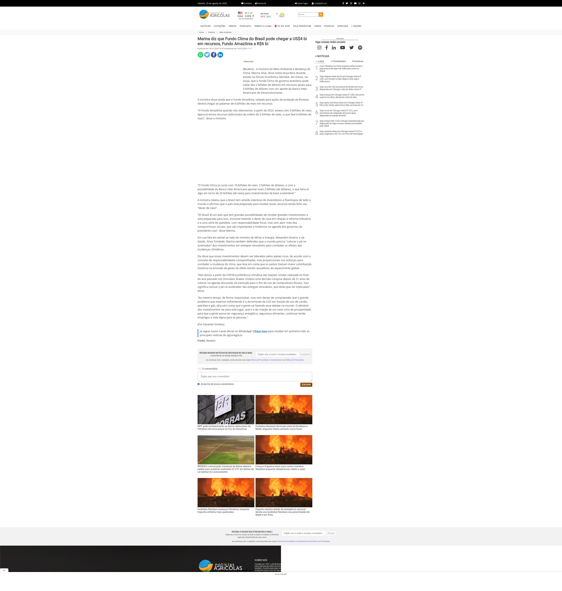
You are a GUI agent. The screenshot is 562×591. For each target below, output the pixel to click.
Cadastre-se (320, 3)
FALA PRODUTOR (302, 26)
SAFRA (317, 26)
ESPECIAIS (342, 26)
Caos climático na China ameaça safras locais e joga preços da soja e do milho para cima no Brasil (341, 68)
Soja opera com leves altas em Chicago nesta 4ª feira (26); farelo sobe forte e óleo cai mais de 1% (341, 103)
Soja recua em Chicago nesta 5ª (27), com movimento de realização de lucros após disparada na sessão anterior (338, 113)
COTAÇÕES (219, 26)
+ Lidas (320, 61)
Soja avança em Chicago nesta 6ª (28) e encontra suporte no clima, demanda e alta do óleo (342, 96)
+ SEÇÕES (356, 26)
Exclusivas (357, 61)
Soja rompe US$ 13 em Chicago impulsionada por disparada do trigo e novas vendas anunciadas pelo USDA (342, 123)
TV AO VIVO (283, 26)
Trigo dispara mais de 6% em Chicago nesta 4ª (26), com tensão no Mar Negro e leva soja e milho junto (340, 79)
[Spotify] (360, 47)
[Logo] (214, 14)
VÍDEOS (233, 26)
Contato (247, 3)
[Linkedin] (220, 55)
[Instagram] (350, 3)
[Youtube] (355, 3)
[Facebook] (342, 3)
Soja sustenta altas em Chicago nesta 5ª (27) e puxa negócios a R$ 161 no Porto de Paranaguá (341, 132)
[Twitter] (346, 3)
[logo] (223, 566)
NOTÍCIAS (206, 26)
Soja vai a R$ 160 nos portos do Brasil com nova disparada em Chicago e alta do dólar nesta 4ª (341, 88)
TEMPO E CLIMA (262, 26)
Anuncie (261, 3)
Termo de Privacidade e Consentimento (266, 360)
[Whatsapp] (358, 3)
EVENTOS (329, 26)
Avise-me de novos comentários (217, 384)
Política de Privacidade (294, 360)
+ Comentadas (338, 61)
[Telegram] (362, 3)
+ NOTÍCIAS (322, 56)
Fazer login (302, 3)
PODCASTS (245, 26)
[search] (321, 14)
